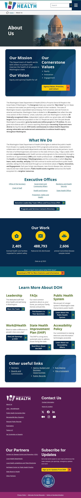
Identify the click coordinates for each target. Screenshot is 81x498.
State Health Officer (64, 190)
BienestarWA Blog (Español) (15, 417)
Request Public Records (13, 422)
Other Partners (11, 476)
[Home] (22, 5)
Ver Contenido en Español (14, 434)
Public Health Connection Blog (15, 413)
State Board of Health (13, 472)
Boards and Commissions (17, 372)
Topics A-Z (9, 430)
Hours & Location (47, 406)
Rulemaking (10, 426)
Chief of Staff (17, 188)
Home (11, 13)
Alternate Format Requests (36, 495)
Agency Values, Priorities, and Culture (54, 87)
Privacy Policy (21, 495)
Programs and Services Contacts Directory (37, 209)
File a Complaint (62, 371)
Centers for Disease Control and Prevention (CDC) (22, 454)
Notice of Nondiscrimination (55, 495)
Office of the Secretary (17, 184)
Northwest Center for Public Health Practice (19, 467)
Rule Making (60, 368)
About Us (9, 404)
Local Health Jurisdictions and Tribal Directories (21, 463)
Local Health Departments (14, 459)
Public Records (39, 376)
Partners (15, 368)
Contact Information (48, 402)
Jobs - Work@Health (12, 409)
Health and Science (41, 190)
